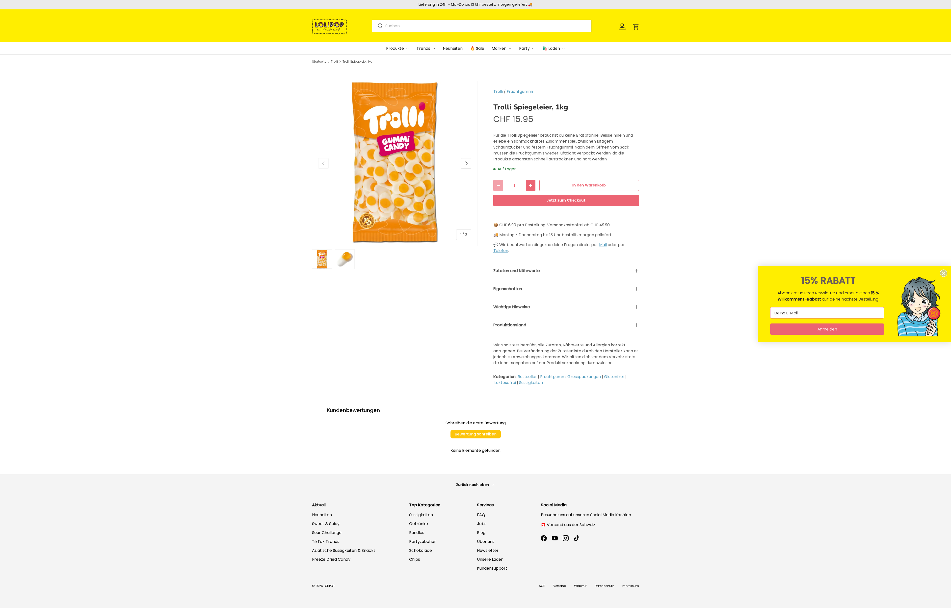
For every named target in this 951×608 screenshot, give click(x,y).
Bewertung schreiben (476, 434)
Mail (603, 245)
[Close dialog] (943, 273)
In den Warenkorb (589, 185)
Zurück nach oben (473, 484)
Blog (481, 532)
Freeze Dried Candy (331, 559)
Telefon (500, 250)
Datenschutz (604, 586)
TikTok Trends (325, 541)
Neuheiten (453, 48)
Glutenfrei (614, 377)
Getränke (418, 524)
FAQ (481, 515)
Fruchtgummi (520, 91)
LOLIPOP (329, 586)
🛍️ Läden (551, 48)
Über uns (485, 541)
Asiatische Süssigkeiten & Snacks (343, 550)
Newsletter (488, 550)
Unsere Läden (490, 559)
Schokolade (420, 550)
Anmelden (827, 329)
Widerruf (580, 586)
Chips (414, 559)
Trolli (334, 61)
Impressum (630, 586)
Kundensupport (492, 568)
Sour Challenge (327, 532)
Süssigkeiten (531, 382)
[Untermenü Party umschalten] (533, 48)
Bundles (416, 532)
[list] (394, 163)
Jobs (481, 524)
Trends (423, 48)
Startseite (319, 61)
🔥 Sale (477, 48)
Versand (559, 586)
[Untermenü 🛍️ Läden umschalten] (563, 48)
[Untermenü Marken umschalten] (510, 48)
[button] (636, 26)
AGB (542, 586)
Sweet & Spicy (326, 524)
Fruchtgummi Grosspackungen (570, 377)
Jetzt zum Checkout (566, 200)
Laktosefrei (505, 382)
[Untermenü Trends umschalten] (434, 48)
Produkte (395, 48)
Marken (499, 48)
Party (524, 48)
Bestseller (527, 377)
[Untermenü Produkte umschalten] (407, 48)
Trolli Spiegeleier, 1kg (357, 61)
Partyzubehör (422, 541)
